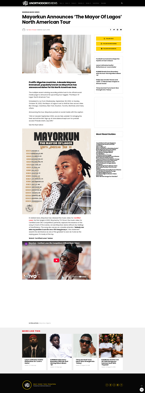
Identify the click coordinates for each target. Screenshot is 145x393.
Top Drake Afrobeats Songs (106, 171)
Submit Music (96, 3)
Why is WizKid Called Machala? (107, 148)
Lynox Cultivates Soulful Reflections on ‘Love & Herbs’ (106, 66)
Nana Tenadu (32, 30)
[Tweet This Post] (114, 29)
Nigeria (48, 323)
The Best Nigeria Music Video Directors (106, 174)
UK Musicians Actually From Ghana (108, 170)
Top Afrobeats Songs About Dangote (106, 163)
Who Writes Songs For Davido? (107, 176)
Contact (40, 384)
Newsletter (103, 3)
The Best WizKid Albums (104, 151)
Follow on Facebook (109, 48)
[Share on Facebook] (110, 29)
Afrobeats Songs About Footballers (104, 153)
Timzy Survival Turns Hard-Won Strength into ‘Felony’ (107, 89)
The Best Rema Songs (103, 155)
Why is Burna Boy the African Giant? (106, 167)
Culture (73, 3)
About (35, 384)
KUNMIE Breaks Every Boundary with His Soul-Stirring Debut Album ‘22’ (108, 73)
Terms (45, 384)
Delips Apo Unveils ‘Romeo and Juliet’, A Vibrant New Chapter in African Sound (107, 81)
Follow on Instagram (109, 43)
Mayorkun (67, 84)
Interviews (80, 3)
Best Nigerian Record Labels (106, 150)
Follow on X (110, 38)
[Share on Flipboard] (117, 29)
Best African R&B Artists (104, 158)
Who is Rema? (101, 147)
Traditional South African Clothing (105, 145)
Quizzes (88, 3)
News (61, 3)
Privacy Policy (52, 384)
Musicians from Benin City (105, 162)
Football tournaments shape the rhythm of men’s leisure (107, 60)
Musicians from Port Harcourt (106, 160)
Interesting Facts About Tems (106, 166)
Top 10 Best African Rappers (106, 143)
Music (66, 3)
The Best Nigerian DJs (104, 172)
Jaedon (27, 365)
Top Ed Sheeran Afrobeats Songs (107, 159)
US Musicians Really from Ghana (107, 156)
